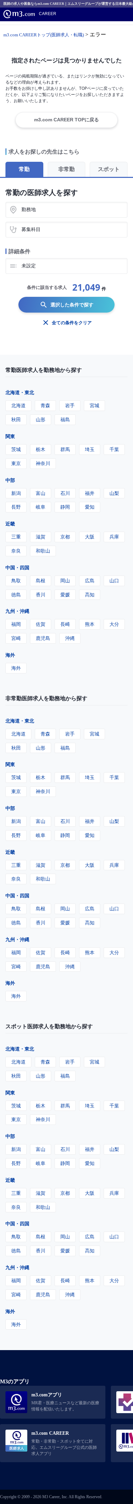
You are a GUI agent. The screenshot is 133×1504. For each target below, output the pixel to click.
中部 (10, 480)
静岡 (65, 507)
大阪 (89, 536)
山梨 (114, 493)
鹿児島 (43, 638)
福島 (65, 419)
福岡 (16, 624)
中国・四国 (17, 567)
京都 (65, 536)
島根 (40, 580)
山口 (114, 580)
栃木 (40, 449)
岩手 (70, 405)
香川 (40, 594)
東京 (16, 463)
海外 (10, 655)
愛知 (89, 507)
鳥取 (16, 580)
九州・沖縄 (17, 611)
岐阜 (40, 507)
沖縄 (70, 638)
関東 (10, 436)
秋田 (16, 419)
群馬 (65, 449)
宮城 (94, 405)
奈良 (16, 550)
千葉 (114, 449)
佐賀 (40, 624)
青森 (45, 405)
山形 (40, 419)
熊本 (89, 624)
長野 (16, 507)
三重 (16, 536)
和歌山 (43, 550)
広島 (89, 580)
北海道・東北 (19, 392)
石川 (65, 493)
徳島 (16, 594)
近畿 (10, 523)
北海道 (18, 405)
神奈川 (43, 463)
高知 (89, 594)
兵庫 (114, 536)
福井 (89, 493)
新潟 (16, 493)
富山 (40, 493)
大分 (114, 624)
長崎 (65, 624)
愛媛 (65, 594)
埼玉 (89, 449)
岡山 (65, 580)
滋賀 (40, 536)
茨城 (16, 449)
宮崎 (16, 638)
